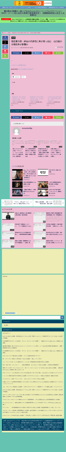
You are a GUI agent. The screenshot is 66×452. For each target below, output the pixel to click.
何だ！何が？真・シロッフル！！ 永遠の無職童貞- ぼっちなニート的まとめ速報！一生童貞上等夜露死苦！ (31, 364)
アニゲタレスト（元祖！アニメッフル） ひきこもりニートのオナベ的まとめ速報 (23, 378)
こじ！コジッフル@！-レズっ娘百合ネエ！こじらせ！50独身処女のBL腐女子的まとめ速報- (26, 361)
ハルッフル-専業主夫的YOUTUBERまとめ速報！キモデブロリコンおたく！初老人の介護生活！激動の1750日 (30, 375)
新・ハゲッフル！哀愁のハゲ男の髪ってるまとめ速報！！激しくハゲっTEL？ (22, 358)
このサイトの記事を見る (18, 65)
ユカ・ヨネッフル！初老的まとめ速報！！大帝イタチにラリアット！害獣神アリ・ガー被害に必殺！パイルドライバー (32, 386)
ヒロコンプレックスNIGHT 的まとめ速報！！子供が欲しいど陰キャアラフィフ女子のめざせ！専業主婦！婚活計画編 (32, 415)
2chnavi (5, 276)
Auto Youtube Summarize (25, 69)
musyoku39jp (60, 47)
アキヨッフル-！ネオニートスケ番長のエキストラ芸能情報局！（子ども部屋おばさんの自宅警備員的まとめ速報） (32, 399)
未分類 (13, 37)
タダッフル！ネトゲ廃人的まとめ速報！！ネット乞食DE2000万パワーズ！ (22, 355)
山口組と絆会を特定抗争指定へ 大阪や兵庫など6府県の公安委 (54, 98)
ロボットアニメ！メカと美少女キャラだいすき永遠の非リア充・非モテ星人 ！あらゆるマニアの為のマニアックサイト (33, 372)
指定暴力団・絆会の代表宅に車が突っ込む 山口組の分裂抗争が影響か (19, 98)
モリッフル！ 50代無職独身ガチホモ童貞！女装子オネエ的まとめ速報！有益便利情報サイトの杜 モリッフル (31, 407)
